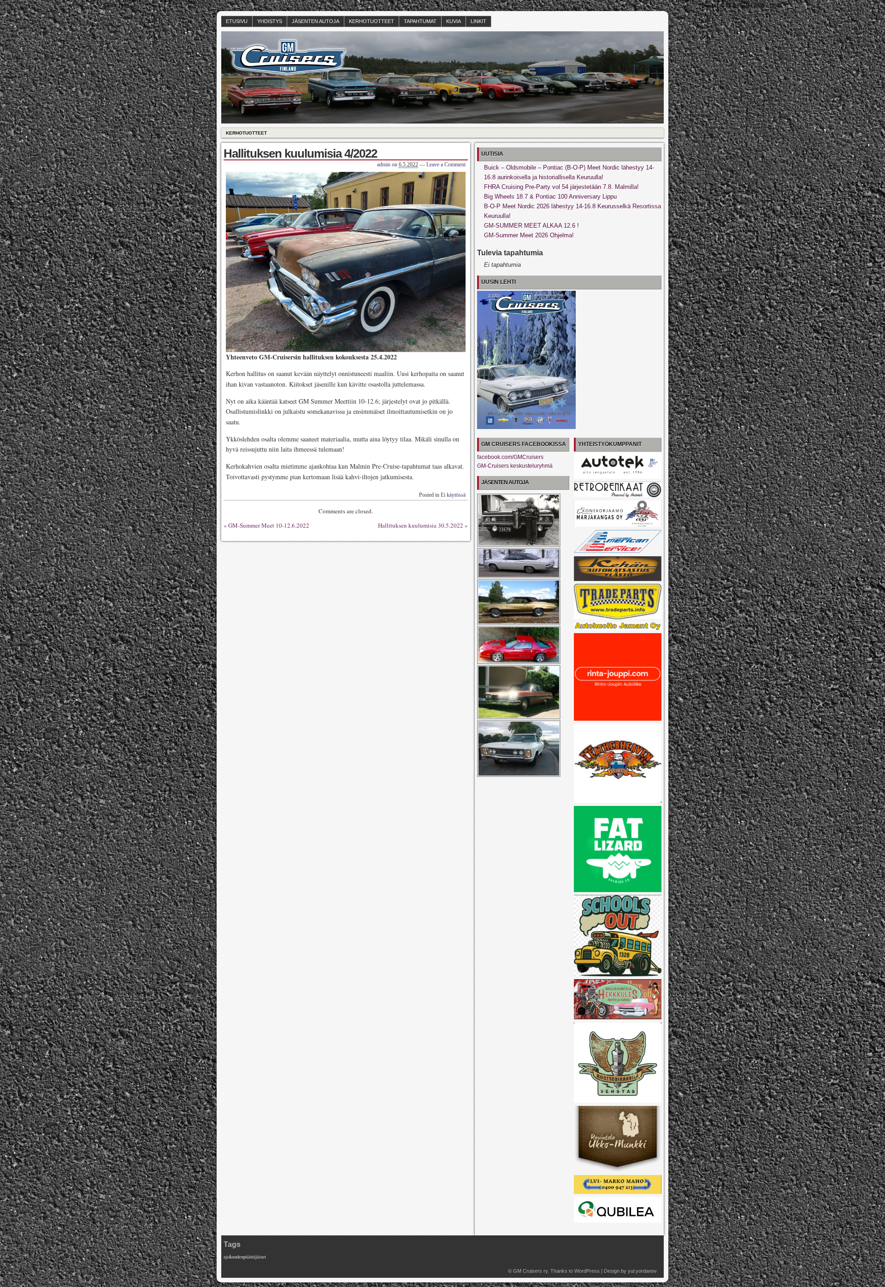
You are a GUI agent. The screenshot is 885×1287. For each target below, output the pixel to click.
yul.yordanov (642, 1271)
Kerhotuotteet (371, 21)
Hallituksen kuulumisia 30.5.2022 (420, 525)
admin (383, 164)
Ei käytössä (453, 495)
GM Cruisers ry (530, 1271)
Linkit (478, 21)
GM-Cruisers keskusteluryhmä (515, 466)
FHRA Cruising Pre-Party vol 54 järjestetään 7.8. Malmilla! (561, 186)
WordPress (587, 1271)
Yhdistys (269, 21)
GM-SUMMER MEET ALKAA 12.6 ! (531, 225)
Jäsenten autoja (315, 21)
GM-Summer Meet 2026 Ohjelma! (529, 235)
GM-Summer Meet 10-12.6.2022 (268, 525)
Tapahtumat (420, 21)
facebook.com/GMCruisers (510, 457)
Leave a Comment (446, 164)
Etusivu (237, 21)
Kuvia (453, 21)
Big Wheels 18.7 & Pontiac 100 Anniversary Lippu (550, 196)
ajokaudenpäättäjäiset (245, 1256)
